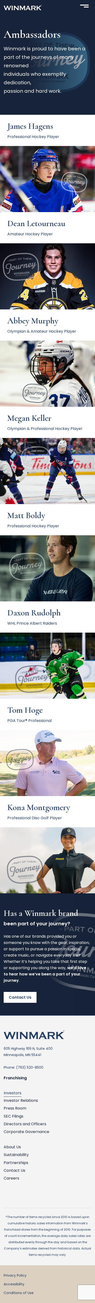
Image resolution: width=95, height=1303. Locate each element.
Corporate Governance (26, 1131)
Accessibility (14, 1284)
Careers (11, 1178)
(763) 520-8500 (29, 1067)
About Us (12, 1147)
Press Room (15, 1108)
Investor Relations (21, 1100)
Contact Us (20, 997)
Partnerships (16, 1162)
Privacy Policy (15, 1275)
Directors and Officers (25, 1124)
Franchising (15, 1078)
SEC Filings (13, 1116)
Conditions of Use (19, 1292)
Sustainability (16, 1154)
